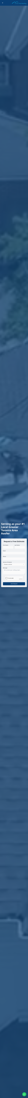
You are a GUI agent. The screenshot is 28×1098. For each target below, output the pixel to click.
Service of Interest (7, 562)
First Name (5, 545)
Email (4, 550)
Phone (4, 556)
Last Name (17, 545)
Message (5, 568)
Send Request (14, 583)
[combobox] (14, 564)
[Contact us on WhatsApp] (24, 1094)
